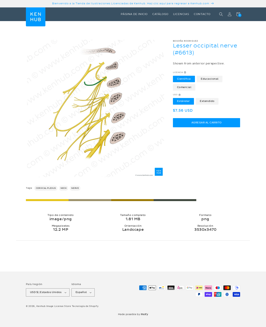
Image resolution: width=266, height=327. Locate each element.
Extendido (207, 101)
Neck (64, 188)
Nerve (75, 188)
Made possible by (133, 314)
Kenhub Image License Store (53, 306)
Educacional (209, 78)
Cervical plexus (46, 188)
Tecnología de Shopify (85, 306)
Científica (184, 78)
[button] (221, 14)
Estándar (183, 101)
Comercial (184, 87)
